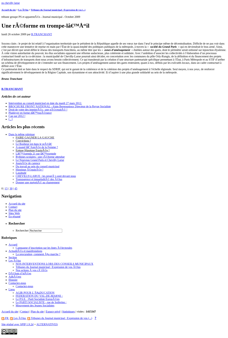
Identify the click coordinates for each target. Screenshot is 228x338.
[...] (10, 119)
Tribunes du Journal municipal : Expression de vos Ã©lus (48, 267)
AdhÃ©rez (15, 276)
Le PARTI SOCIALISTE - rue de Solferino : (41, 302)
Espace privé (53, 311)
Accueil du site (8, 10)
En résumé (14, 216)
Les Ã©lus (23, 10)
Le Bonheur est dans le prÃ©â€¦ (34, 143)
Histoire (13, 279)
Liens (12, 289)
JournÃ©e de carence (28, 163)
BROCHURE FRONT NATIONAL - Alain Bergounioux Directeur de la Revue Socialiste (60, 106)
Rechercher (22, 230)
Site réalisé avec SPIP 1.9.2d (17, 324)
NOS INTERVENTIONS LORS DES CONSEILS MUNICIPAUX (54, 263)
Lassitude (21, 172)
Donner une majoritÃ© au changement (37, 182)
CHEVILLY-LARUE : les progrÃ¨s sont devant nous (46, 176)
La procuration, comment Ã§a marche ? (38, 254)
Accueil (13, 244)
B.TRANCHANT (41, 34)
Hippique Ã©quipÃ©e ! (29, 169)
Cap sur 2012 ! (17, 116)
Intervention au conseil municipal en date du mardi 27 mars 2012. (45, 103)
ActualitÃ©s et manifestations (25, 251)
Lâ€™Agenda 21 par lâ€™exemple (36, 153)
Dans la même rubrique (22, 134)
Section (13, 257)
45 (15, 188)
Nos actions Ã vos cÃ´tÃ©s (31, 270)
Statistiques (68, 311)
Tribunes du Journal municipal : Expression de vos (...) (58, 10)
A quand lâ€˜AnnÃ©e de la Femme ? (37, 147)
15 (6, 188)
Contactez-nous (17, 283)
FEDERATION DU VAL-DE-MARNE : (39, 295)
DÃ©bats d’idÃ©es (20, 273)
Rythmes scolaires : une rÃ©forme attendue (40, 156)
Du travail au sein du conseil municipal (37, 166)
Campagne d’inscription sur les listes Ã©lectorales (44, 247)
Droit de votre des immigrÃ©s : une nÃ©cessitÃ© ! (38, 109)
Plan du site (15, 210)
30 (11, 188)
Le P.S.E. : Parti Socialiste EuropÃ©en (37, 299)
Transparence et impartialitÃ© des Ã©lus (39, 179)
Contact (13, 206)
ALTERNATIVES (47, 324)
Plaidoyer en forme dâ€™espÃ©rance (30, 112)
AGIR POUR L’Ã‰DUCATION (35, 292)
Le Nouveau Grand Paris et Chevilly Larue (40, 160)
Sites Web (14, 213)
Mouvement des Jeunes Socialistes (35, 305)
